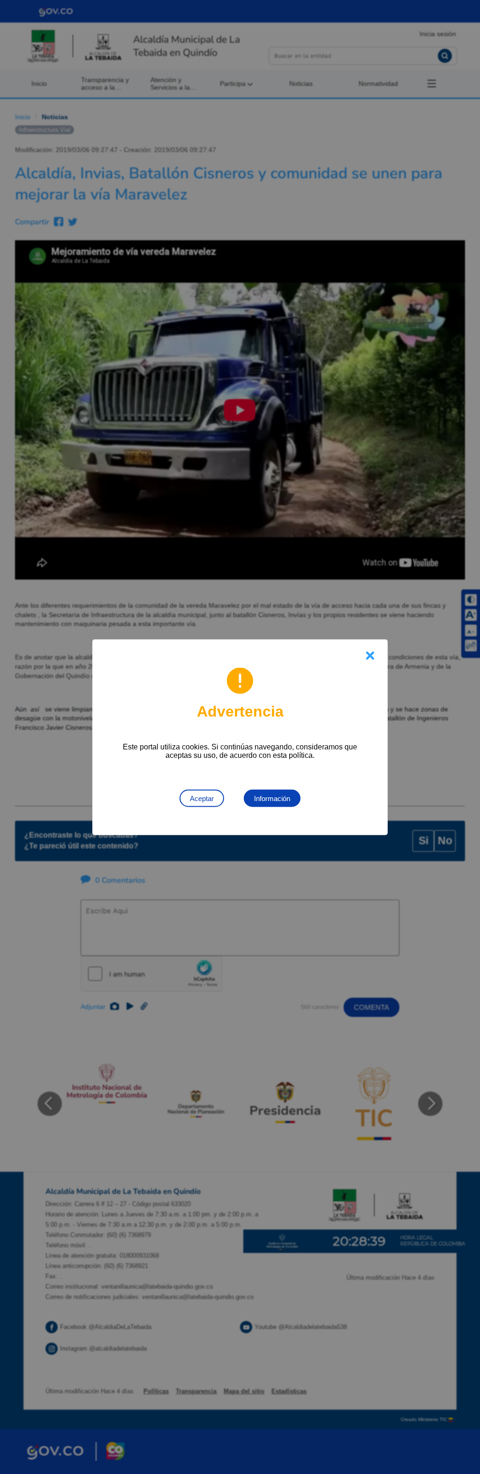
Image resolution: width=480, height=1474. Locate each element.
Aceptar (202, 798)
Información (272, 798)
